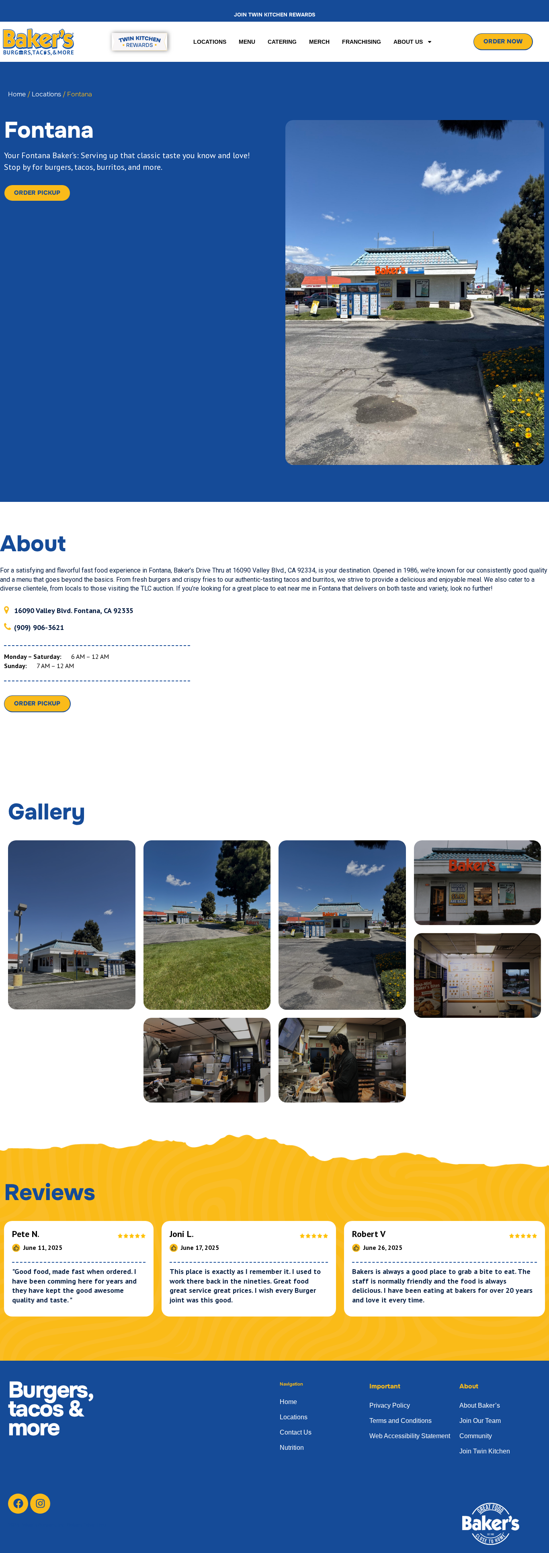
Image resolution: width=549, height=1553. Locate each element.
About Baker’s (479, 1405)
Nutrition (292, 1447)
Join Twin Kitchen (484, 1451)
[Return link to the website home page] (39, 41)
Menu (247, 42)
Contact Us (295, 1432)
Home (17, 94)
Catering (282, 42)
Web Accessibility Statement (409, 1436)
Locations (209, 42)
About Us (408, 42)
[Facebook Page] (18, 1504)
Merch (319, 42)
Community (475, 1436)
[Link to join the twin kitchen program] (139, 42)
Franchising (361, 42)
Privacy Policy (389, 1405)
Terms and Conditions (400, 1420)
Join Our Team (480, 1420)
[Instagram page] (40, 1504)
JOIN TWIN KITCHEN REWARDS (274, 14)
